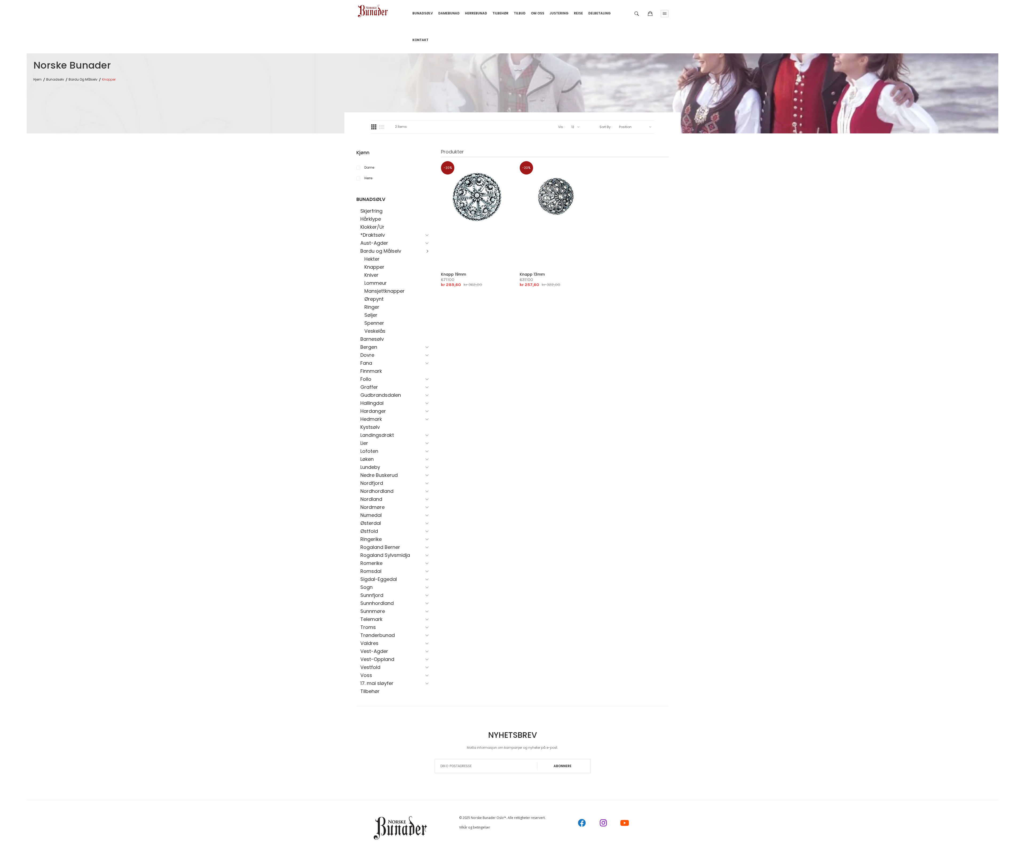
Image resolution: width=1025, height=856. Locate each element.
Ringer (371, 307)
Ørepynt (374, 299)
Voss (366, 675)
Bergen (368, 347)
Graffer (369, 387)
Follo (365, 379)
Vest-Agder (374, 651)
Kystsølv (370, 427)
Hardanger (373, 411)
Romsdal (370, 571)
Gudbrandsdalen (380, 395)
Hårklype (370, 219)
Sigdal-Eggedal (378, 579)
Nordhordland (376, 491)
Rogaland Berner (380, 547)
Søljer (370, 315)
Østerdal (370, 523)
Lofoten (369, 451)
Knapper (374, 267)
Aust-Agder (374, 243)
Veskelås (374, 331)
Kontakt (420, 40)
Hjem (37, 79)
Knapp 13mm (532, 274)
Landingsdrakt (377, 435)
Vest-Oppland (377, 659)
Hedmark (371, 419)
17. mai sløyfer (376, 683)
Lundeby (370, 467)
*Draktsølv (372, 235)
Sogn (366, 587)
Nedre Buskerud (379, 475)
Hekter (372, 259)
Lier (364, 443)
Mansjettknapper (384, 291)
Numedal (371, 515)
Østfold (369, 531)
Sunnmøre (372, 611)
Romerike (371, 563)
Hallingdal (372, 403)
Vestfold (370, 667)
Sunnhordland (377, 603)
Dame (369, 167)
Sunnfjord (371, 595)
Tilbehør (370, 691)
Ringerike (371, 539)
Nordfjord (371, 483)
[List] (381, 127)
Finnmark (371, 371)
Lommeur (375, 283)
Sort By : (606, 127)
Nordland (371, 499)
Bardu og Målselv (83, 79)
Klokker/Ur (372, 227)
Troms (368, 627)
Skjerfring (371, 211)
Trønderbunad (377, 635)
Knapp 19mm (453, 274)
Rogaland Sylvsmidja (385, 555)
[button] (471, 254)
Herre (368, 178)
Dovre (367, 355)
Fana (366, 363)
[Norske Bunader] (373, 9)
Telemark (371, 619)
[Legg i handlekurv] (454, 255)
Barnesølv (372, 339)
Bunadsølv (55, 79)
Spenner (374, 323)
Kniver (371, 275)
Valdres (369, 643)
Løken (367, 459)
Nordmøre (372, 507)
